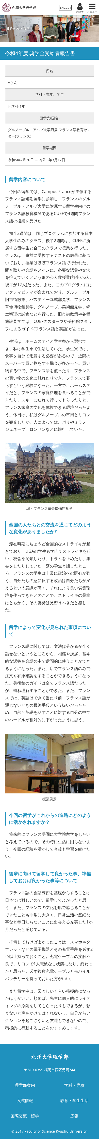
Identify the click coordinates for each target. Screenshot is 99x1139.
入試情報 (25, 1100)
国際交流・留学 (25, 1116)
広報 (74, 1116)
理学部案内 (25, 1085)
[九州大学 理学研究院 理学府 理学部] (19, 7)
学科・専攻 (74, 1085)
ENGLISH (65, 7)
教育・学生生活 (74, 1100)
